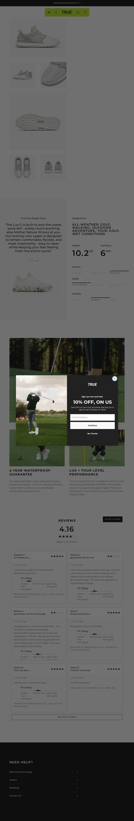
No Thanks (92, 433)
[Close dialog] (114, 378)
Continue (92, 425)
